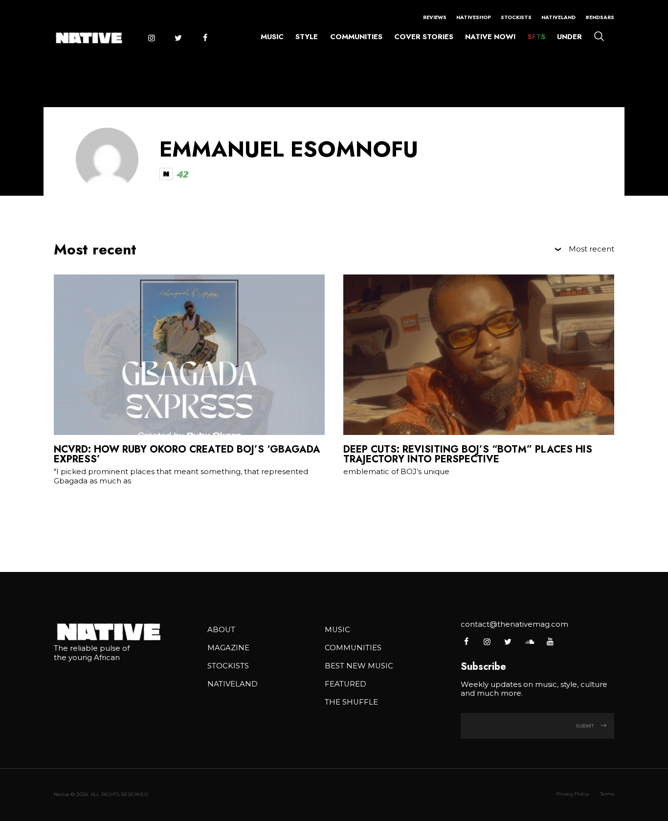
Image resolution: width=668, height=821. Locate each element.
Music (272, 36)
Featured (345, 684)
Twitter (178, 38)
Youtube (550, 641)
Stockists (516, 17)
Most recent (591, 249)
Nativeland (558, 17)
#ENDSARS (599, 17)
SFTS (536, 36)
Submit (586, 726)
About (221, 629)
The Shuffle (351, 702)
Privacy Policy (572, 794)
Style (306, 36)
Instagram (151, 38)
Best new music (359, 665)
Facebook (205, 38)
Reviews (434, 17)
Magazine (228, 647)
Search (599, 36)
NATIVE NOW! (490, 36)
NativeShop (473, 17)
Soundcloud (528, 641)
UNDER (569, 36)
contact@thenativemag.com (514, 624)
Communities (356, 36)
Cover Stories (423, 36)
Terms (607, 794)
